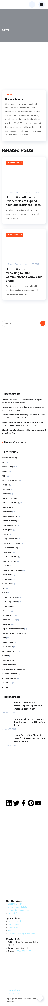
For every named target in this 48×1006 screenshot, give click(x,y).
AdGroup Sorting (9, 458)
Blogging (6, 485)
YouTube (6, 687)
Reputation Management (13, 629)
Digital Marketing (9, 516)
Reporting (6, 624)
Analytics (6, 471)
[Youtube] (38, 803)
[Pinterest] (31, 803)
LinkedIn (5, 566)
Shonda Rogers (14, 192)
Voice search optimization (13, 669)
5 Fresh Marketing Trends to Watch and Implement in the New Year (24, 431)
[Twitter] (16, 803)
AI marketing (7, 467)
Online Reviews (8, 606)
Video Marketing (9, 665)
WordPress (7, 683)
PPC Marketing (8, 615)
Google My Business (11, 543)
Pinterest (6, 611)
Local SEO (6, 575)
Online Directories (10, 597)
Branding (6, 489)
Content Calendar (10, 498)
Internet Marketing (10, 557)
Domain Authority (9, 521)
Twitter (5, 656)
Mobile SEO (7, 584)
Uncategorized (14, 163)
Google (5, 534)
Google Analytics (9, 539)
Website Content (9, 674)
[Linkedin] (9, 803)
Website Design (9, 678)
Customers (7, 512)
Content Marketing (10, 503)
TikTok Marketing (9, 651)
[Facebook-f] (23, 803)
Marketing (6, 579)
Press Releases (9, 620)
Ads (3, 462)
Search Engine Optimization (14, 633)
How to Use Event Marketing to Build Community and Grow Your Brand (24, 275)
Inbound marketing (10, 548)
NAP (4, 588)
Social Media (7, 647)
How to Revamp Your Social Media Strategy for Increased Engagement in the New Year (22, 424)
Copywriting (7, 507)
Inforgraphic (7, 552)
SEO (4, 638)
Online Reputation (10, 602)
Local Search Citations (12, 570)
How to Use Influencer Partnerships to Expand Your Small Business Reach (23, 201)
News (4, 593)
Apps (4, 476)
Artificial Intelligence (11, 480)
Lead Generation (9, 561)
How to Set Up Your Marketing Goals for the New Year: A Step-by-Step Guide (23, 416)
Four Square (7, 530)
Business (6, 494)
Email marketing (9, 525)
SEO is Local (7, 642)
